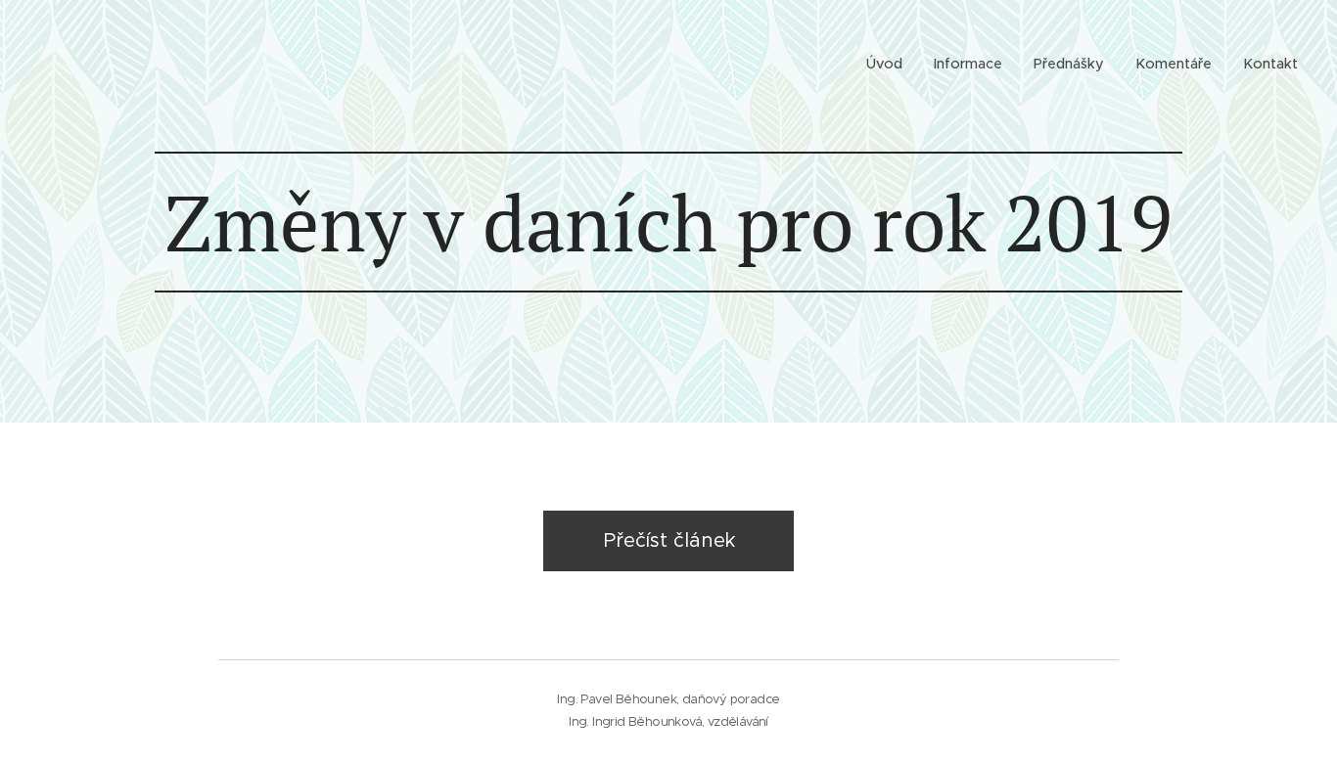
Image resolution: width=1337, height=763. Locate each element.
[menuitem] (889, 63)
